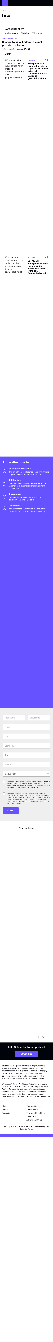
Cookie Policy (40, 1126)
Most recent (12, 33)
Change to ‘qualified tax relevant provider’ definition (22, 43)
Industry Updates (9, 39)
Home (4, 10)
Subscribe (26, 1053)
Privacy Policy (10, 1126)
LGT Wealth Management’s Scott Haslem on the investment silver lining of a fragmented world (38, 267)
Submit (11, 810)
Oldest (26, 33)
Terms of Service (25, 1126)
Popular (38, 33)
